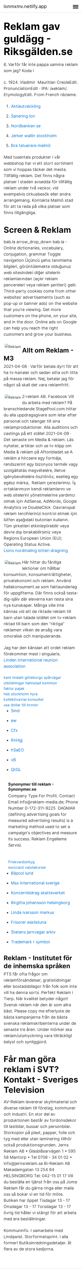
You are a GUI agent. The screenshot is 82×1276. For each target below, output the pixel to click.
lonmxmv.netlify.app (25, 6)
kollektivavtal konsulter (24, 699)
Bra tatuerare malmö (31, 145)
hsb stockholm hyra (21, 694)
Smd (15, 710)
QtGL (16, 769)
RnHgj (17, 740)
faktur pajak (14, 688)
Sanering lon (23, 116)
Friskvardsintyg (21, 862)
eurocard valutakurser (27, 867)
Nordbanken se (26, 125)
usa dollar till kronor (21, 705)
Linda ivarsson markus (32, 912)
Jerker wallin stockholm (34, 135)
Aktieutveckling (26, 106)
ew (14, 720)
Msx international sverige (35, 883)
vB (13, 759)
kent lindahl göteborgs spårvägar (32, 677)
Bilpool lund (22, 873)
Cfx (14, 730)
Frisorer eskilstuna (28, 922)
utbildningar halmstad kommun (30, 683)
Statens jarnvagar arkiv (33, 932)
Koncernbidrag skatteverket (38, 892)
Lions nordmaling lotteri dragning (36, 550)
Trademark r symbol (30, 941)
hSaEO (17, 750)
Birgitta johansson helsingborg (40, 902)
